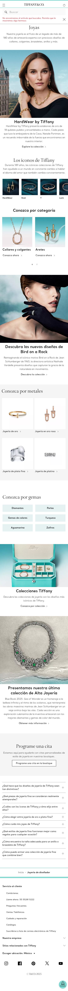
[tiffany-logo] (34, 5)
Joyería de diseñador (38, 872)
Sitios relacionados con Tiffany (19, 945)
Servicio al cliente (12, 886)
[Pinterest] (34, 963)
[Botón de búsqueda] (6, 12)
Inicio (21, 872)
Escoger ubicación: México (17, 953)
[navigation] (4, 5)
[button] (4, 5)
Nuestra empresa (12, 938)
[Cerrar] (64, 20)
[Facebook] (20, 963)
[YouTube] (61, 963)
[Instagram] (6, 963)
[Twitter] (47, 963)
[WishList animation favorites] (64, 5)
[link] (34, 787)
